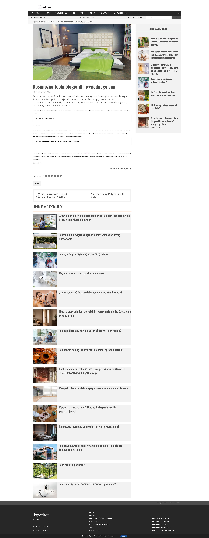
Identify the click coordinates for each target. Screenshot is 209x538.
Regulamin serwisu (160, 524)
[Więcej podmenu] (126, 13)
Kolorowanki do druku (161, 518)
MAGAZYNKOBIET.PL (38, 17)
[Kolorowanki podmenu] (114, 13)
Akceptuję (123, 536)
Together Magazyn (39, 22)
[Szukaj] (176, 17)
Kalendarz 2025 (87, 17)
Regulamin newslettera (161, 527)
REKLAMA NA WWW (135, 17)
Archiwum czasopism (160, 521)
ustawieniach (111, 536)
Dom (52, 22)
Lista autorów (174, 503)
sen (37, 183)
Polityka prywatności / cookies (164, 530)
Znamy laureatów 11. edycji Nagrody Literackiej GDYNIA (51, 196)
